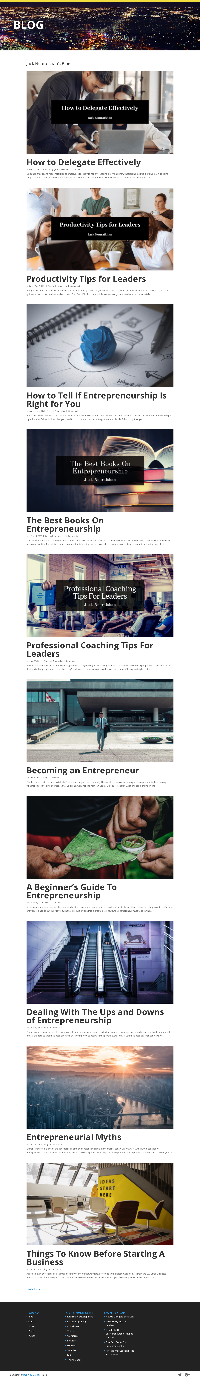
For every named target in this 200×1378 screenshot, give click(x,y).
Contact (190, 8)
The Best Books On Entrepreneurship (65, 524)
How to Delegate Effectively (84, 162)
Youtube (71, 1350)
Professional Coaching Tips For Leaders (90, 649)
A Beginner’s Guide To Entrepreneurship (72, 891)
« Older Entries (34, 1289)
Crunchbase (73, 1326)
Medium (71, 1345)
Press (31, 1331)
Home (157, 8)
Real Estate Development (80, 1316)
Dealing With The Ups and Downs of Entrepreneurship (95, 1016)
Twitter (71, 1331)
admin (32, 169)
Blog (167, 8)
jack (31, 286)
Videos (178, 8)
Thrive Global (74, 1359)
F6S (69, 1355)
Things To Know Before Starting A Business (96, 1257)
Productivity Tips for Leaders (86, 278)
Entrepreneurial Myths (74, 1136)
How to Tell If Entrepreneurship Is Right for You (97, 399)
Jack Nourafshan (61, 169)
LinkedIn (71, 1340)
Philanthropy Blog (76, 1321)
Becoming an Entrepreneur (83, 770)
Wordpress (73, 1335)
